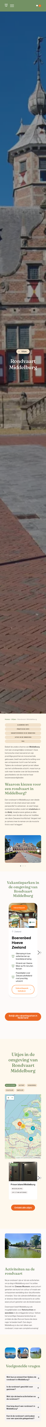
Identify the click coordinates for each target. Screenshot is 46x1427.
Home (7, 719)
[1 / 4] (23, 849)
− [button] (12, 1097)
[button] (38, 851)
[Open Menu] (12, 6)
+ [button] (8, 1097)
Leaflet (18, 1157)
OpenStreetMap (28, 1157)
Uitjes (13, 719)
